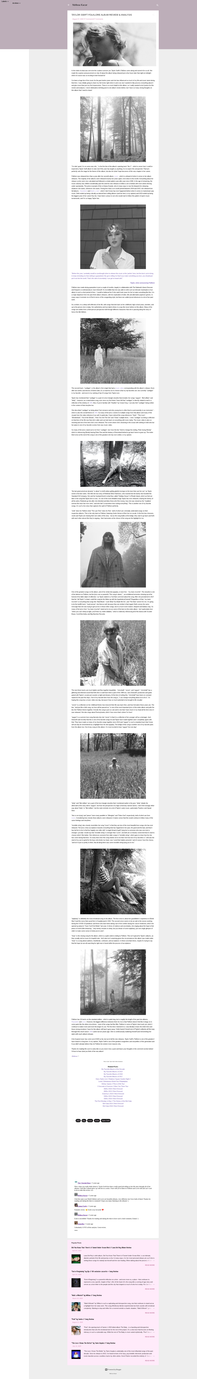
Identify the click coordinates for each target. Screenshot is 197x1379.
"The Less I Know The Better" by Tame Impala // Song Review (93, 1343)
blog (83, 1121)
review (97, 1121)
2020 (78, 1121)
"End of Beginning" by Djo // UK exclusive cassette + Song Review (95, 1271)
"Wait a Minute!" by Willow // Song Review (87, 1295)
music (90, 1121)
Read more (150, 1265)
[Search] (157, 5)
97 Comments (88, 19)
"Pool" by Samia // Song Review (83, 1319)
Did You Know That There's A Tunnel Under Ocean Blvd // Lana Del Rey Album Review (101, 1248)
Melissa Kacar (79, 4)
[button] (153, 15)
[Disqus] (113, 1150)
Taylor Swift (106, 1121)
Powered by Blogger (114, 1369)
